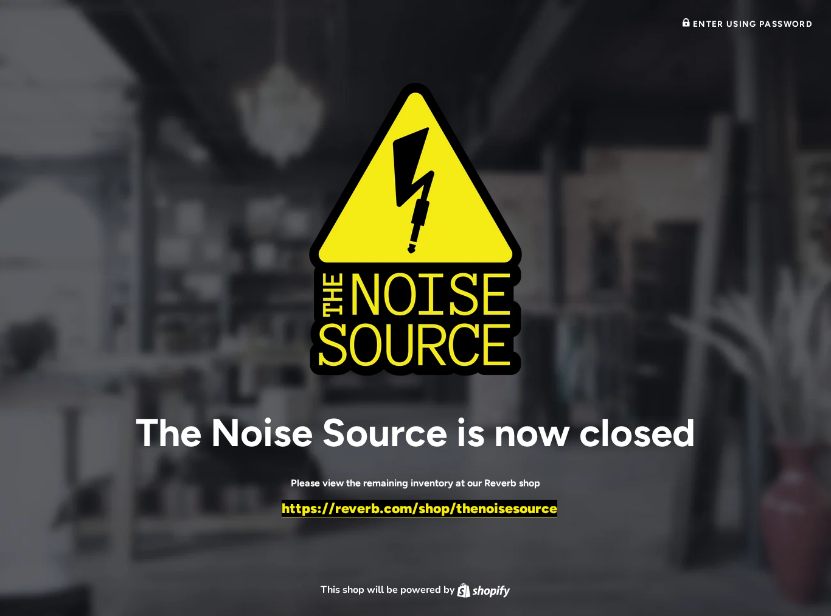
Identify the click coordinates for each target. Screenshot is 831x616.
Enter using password (751, 24)
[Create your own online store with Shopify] (483, 590)
